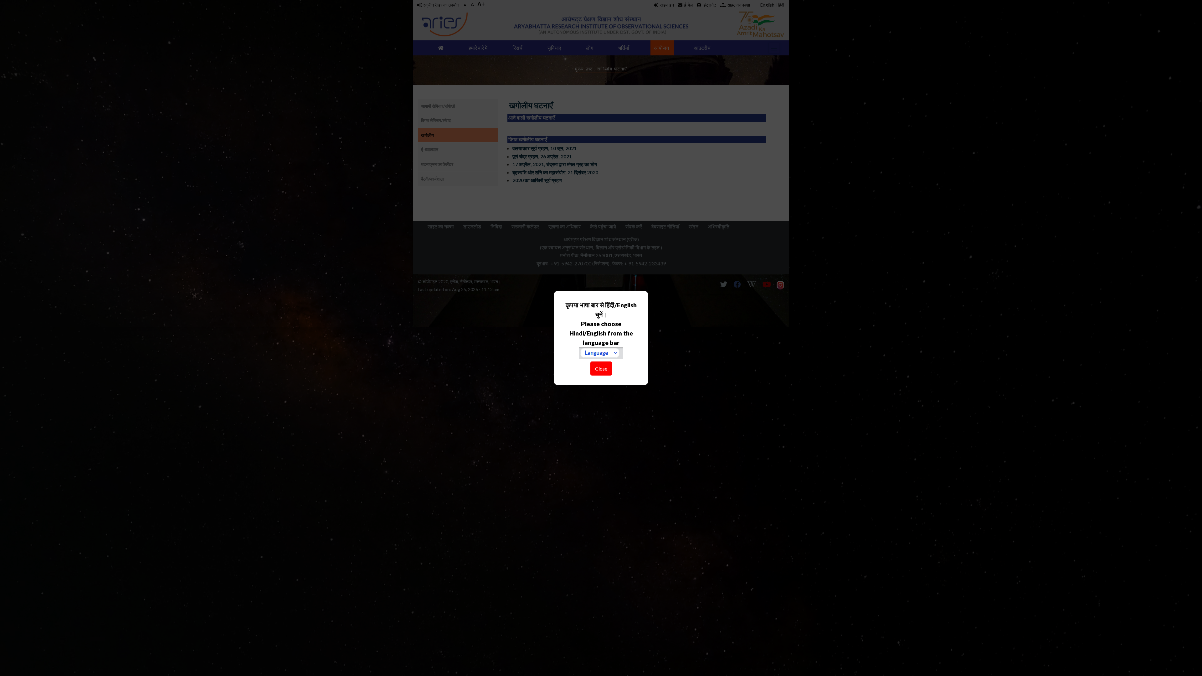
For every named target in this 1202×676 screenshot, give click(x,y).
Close (601, 368)
